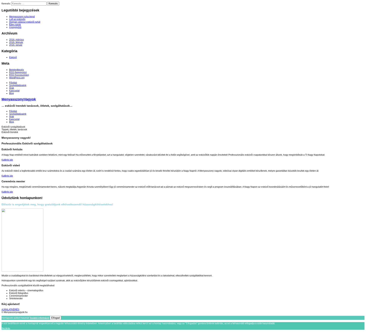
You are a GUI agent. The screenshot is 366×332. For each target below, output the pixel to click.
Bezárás (6, 328)
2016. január (15, 45)
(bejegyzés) (18, 72)
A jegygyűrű (15, 27)
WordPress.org (17, 77)
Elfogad (55, 317)
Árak (11, 88)
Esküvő (13, 57)
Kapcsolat (14, 90)
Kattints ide (7, 159)
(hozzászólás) (19, 75)
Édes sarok (15, 24)
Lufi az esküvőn (17, 19)
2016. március (16, 39)
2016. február (16, 42)
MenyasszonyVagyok (19, 99)
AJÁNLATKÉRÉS (10, 309)
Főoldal (13, 82)
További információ (39, 318)
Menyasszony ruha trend (22, 16)
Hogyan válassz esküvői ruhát (24, 22)
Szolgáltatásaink (17, 85)
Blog (11, 93)
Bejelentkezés (16, 69)
